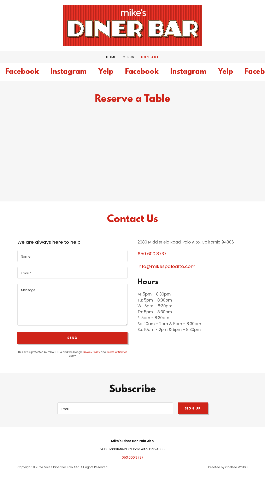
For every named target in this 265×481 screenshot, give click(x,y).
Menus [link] (128, 57)
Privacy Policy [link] (91, 352)
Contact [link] (150, 57)
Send (72, 337)
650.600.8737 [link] (151, 254)
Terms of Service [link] (117, 352)
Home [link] (111, 57)
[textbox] (72, 256)
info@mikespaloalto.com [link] (166, 266)
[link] (132, 25)
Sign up (193, 408)
